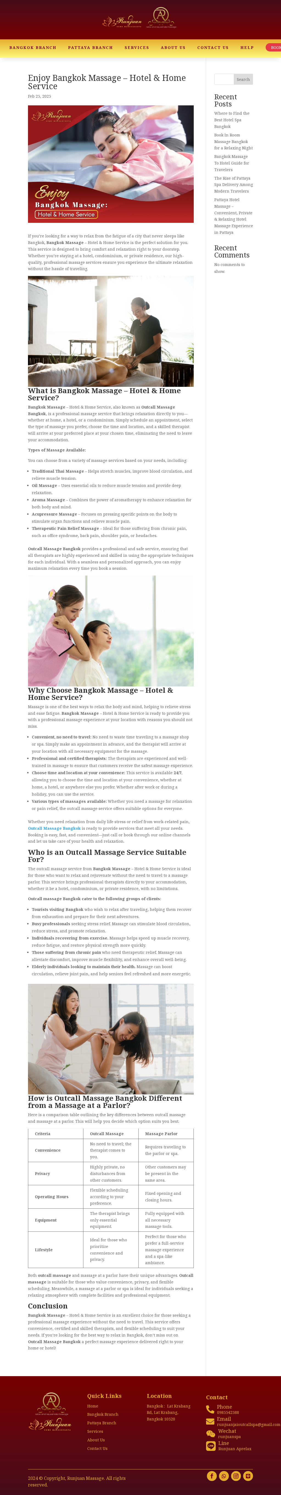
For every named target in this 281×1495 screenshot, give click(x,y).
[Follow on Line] (248, 1476)
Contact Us (213, 48)
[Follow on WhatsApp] (224, 1476)
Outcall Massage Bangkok (54, 828)
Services (137, 48)
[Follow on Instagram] (236, 1476)
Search (243, 79)
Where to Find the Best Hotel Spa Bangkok (231, 120)
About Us (173, 48)
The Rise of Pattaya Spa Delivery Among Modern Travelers (233, 185)
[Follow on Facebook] (212, 1476)
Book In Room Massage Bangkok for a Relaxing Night (233, 141)
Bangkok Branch (33, 48)
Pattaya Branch (90, 48)
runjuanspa (229, 1436)
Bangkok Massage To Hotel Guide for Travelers (231, 163)
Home (92, 1406)
